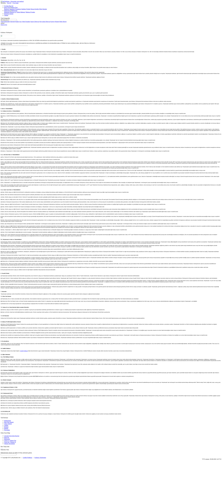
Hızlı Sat (6, 437)
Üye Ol (9, 3)
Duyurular (7, 430)
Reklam (6, 427)
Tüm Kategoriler (5, 18)
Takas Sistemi (8, 423)
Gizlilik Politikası (24, 351)
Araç (20, 21)
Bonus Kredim (35, 9)
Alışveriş (12, 21)
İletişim (6, 428)
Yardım (6, 15)
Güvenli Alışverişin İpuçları (11, 436)
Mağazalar (7, 10)
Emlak (17, 21)
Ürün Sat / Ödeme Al (10, 442)
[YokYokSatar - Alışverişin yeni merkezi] (12, 1)
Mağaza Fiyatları (30, 12)
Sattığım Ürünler (25, 9)
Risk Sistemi (8, 13)
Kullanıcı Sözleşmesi (40, 457)
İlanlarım (6, 9)
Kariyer (52, 21)
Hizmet (57, 21)
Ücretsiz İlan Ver (8, 6)
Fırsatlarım (18, 9)
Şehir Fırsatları (26, 21)
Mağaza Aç (13, 12)
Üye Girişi (15, 3)
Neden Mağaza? (20, 12)
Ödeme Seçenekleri (9, 443)
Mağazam (7, 12)
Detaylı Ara (4, 24)
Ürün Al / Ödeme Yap (10, 440)
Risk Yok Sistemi (9, 422)
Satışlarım (12, 9)
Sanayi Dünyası (34, 21)
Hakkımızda (7, 420)
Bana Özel (7, 7)
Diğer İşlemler (43, 9)
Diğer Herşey (63, 21)
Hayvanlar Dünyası (44, 21)
